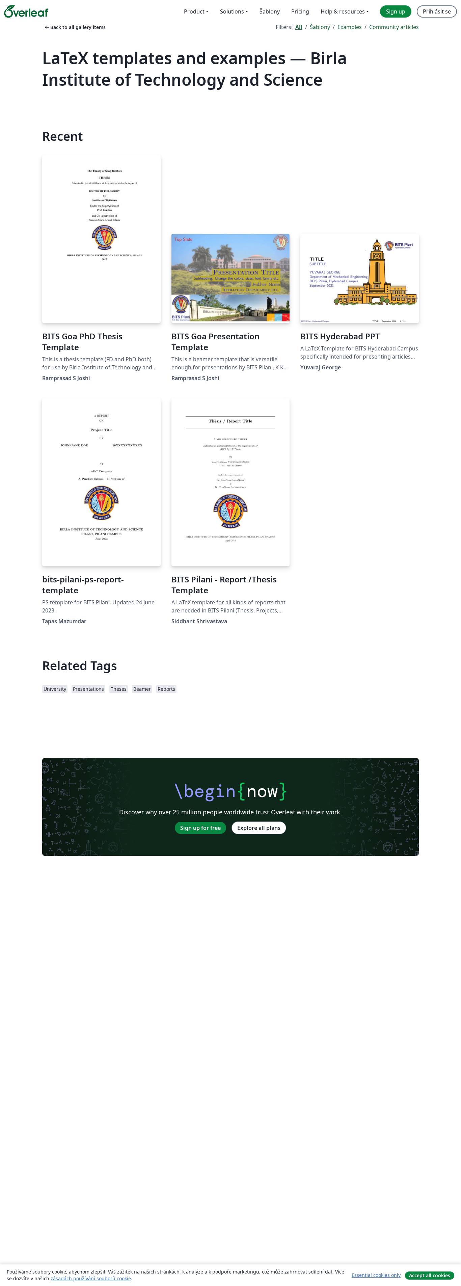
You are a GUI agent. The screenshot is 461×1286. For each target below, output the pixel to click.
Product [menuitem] (194, 11)
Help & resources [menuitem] (343, 11)
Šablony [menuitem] (270, 11)
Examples (349, 27)
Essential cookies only (376, 1275)
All (298, 27)
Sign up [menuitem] (395, 11)
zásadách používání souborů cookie (91, 1278)
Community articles (394, 27)
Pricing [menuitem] (300, 11)
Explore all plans (258, 828)
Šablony (320, 27)
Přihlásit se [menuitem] (437, 11)
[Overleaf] (26, 11)
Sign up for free (200, 828)
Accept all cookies (429, 1275)
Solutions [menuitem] (232, 11)
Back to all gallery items (75, 27)
